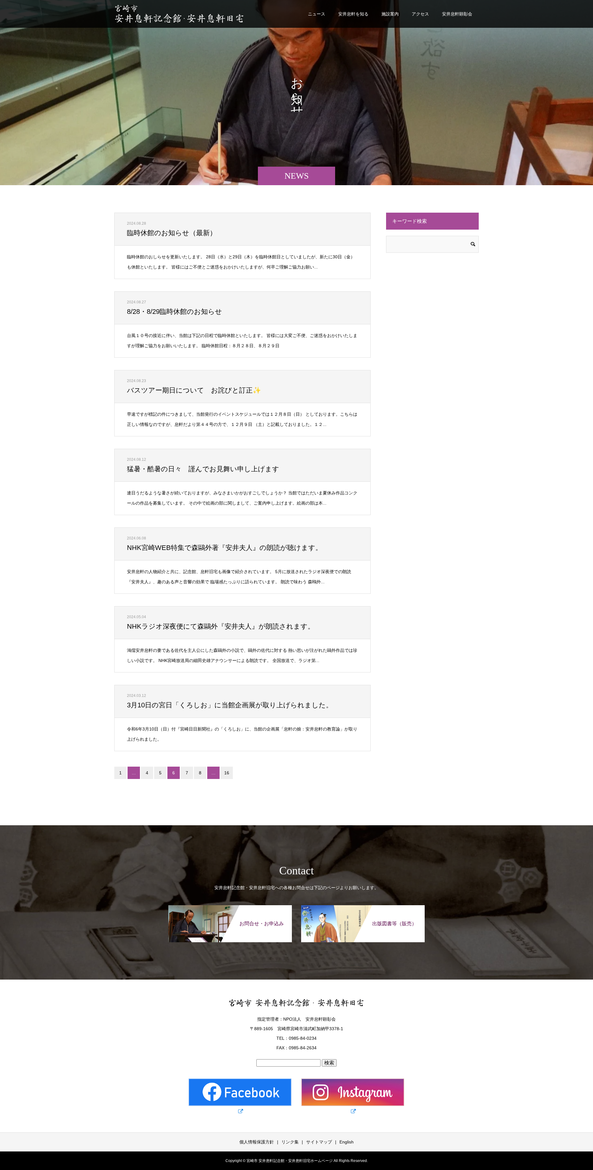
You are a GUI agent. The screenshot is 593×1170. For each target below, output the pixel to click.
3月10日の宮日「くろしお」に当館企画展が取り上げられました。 (230, 705)
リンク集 (290, 1141)
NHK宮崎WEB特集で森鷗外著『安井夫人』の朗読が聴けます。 (224, 548)
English (346, 1141)
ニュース (316, 13)
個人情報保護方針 (256, 1141)
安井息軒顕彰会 (457, 13)
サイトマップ (319, 1141)
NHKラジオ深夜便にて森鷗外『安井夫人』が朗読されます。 (220, 626)
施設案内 (390, 13)
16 (226, 772)
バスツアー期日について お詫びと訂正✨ (194, 390)
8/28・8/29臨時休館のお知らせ (174, 311)
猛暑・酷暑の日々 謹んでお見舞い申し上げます (203, 469)
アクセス (420, 13)
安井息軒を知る (353, 13)
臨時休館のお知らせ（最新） (172, 233)
